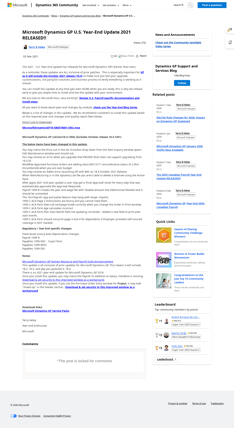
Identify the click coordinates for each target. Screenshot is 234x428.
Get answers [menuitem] (109, 5)
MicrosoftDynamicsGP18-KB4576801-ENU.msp (51, 127)
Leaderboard (165, 359)
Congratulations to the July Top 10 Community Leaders (189, 278)
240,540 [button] (193, 333)
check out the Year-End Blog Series (115, 107)
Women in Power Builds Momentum (189, 255)
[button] (178, 5)
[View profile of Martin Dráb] (166, 335)
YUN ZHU (177, 346)
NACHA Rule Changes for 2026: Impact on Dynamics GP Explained (180, 119)
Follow (182, 83)
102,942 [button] (189, 346)
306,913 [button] (177, 320)
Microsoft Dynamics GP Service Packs (45, 311)
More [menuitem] (126, 5)
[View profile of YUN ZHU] (166, 348)
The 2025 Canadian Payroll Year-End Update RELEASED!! (178, 176)
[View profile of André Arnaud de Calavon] (166, 321)
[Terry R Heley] (24, 47)
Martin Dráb (178, 333)
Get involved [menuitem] (89, 5)
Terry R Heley (37, 47)
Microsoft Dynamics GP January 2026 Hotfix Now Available (179, 148)
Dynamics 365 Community (57, 5)
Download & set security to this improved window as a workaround (63, 279)
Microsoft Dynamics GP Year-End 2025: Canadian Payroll (180, 205)
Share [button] (131, 55)
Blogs (54, 15)
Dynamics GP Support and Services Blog (80, 15)
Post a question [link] (212, 5)
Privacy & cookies (177, 403)
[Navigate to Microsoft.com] (17, 5)
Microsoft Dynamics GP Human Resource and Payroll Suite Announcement (67, 261)
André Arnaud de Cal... (185, 317)
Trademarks (217, 403)
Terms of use (199, 403)
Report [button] (143, 55)
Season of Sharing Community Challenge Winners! (188, 232)
